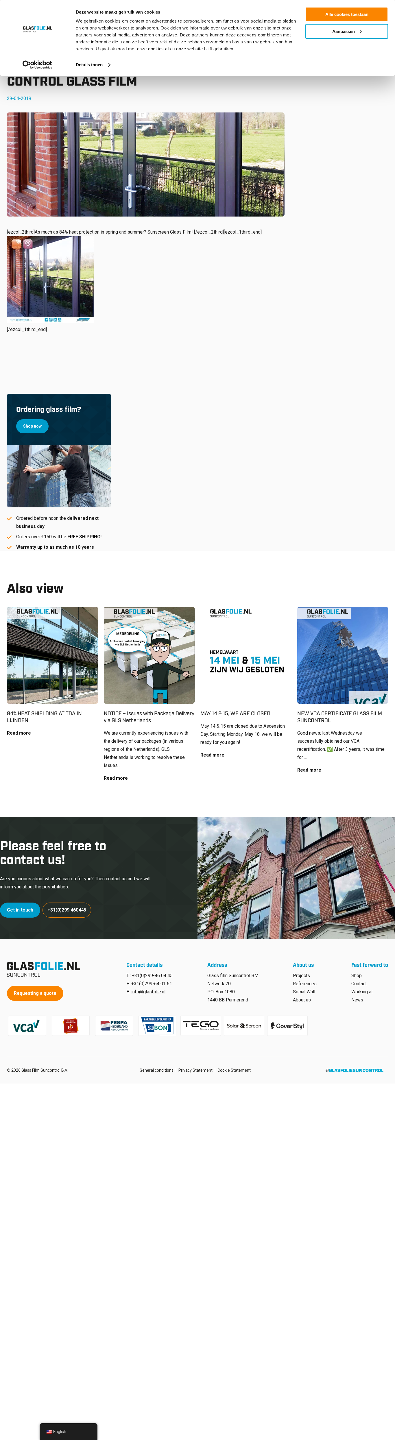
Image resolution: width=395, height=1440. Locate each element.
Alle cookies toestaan (346, 14)
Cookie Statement (234, 1070)
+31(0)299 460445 (66, 910)
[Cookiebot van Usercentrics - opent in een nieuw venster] (37, 64)
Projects (301, 975)
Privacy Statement (195, 1070)
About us (302, 1000)
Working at (362, 991)
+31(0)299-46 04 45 (152, 975)
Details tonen (89, 64)
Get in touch (20, 910)
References (305, 983)
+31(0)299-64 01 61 (151, 983)
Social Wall (304, 991)
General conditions (156, 1070)
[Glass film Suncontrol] (45, 969)
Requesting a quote (35, 993)
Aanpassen (343, 31)
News (357, 1000)
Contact (359, 983)
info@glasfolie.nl (148, 991)
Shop (356, 975)
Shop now (32, 426)
